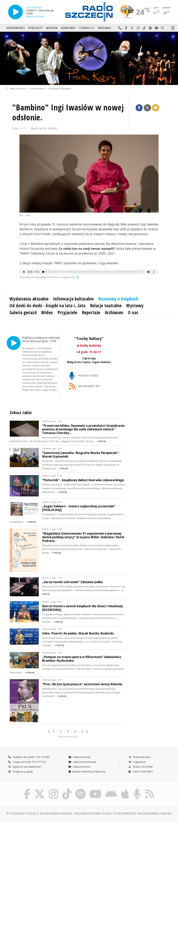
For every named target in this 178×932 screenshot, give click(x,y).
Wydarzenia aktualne (29, 299)
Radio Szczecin (17, 88)
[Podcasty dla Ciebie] (137, 789)
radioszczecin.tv (81, 766)
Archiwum (114, 312)
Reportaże (91, 312)
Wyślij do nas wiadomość (156, 28)
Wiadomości (16, 28)
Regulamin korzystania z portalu (93, 813)
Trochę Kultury (37, 88)
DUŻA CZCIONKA (142, 766)
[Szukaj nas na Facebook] (27, 789)
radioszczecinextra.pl (84, 761)
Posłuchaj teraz (141, 757)
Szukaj (163, 28)
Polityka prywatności (124, 813)
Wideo (47, 312)
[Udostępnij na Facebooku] (139, 107)
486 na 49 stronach (68, 736)
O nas (133, 312)
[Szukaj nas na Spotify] (80, 789)
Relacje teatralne (106, 305)
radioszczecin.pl (81, 757)
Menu (173, 28)
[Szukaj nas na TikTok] (66, 789)
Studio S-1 (87, 28)
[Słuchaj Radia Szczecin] (15, 12)
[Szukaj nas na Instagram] (53, 789)
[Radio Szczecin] (89, 12)
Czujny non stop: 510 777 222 (29, 761)
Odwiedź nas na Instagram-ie (138, 28)
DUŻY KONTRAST (142, 771)
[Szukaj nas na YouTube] (95, 789)
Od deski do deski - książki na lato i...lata (48, 305)
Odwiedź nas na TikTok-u (144, 28)
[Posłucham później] (77, 277)
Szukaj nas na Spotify (150, 28)
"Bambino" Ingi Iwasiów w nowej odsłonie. (68, 112)
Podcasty (35, 28)
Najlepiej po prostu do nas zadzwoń (120, 28)
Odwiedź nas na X (132, 28)
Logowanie (138, 761)
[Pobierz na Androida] (111, 789)
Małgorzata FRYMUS (44, 128)
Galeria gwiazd (23, 312)
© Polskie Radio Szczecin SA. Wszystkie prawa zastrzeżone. (39, 813)
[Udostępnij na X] (147, 107)
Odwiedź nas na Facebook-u (126, 28)
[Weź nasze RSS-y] (149, 789)
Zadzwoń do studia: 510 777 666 (31, 757)
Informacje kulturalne (73, 299)
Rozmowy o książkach (60, 88)
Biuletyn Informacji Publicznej (88, 771)
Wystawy (135, 305)
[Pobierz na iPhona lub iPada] (125, 789)
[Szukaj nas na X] (39, 789)
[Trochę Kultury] (89, 58)
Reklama (104, 28)
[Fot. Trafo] (89, 173)
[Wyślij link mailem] (155, 107)
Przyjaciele (67, 312)
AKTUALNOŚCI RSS (88, 386)
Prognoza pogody (22, 771)
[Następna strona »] (87, 731)
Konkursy (68, 28)
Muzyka (52, 28)
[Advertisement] (46, 850)
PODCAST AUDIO (87, 375)
